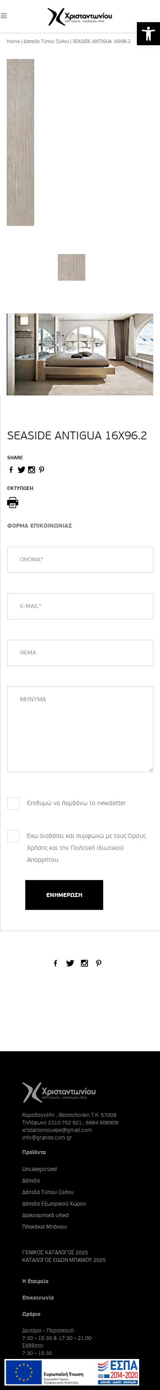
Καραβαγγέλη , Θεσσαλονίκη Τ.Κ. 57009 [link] (69, 1115)
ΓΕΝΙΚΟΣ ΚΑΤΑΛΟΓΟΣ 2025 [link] (55, 1252)
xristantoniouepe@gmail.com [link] (57, 1130)
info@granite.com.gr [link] (47, 1138)
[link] (148, 33)
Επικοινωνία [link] (38, 1297)
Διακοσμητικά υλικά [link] (45, 1215)
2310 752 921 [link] (65, 1123)
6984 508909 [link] (102, 1123)
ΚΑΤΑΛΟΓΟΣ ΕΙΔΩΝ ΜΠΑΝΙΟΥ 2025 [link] (64, 1260)
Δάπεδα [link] (31, 1181)
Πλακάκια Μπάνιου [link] (44, 1227)
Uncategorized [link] (39, 1169)
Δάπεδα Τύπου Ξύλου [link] (46, 41)
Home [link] (13, 41)
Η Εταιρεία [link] (35, 1281)
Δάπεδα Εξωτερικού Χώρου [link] (54, 1204)
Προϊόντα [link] (34, 1152)
